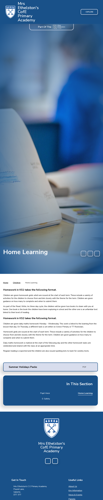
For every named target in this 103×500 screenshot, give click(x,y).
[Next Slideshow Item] (97, 253)
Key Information (75, 490)
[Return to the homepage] (51, 428)
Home (5, 283)
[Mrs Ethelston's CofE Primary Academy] (10, 12)
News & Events (75, 494)
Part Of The (44, 27)
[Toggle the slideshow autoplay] (90, 253)
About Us (72, 486)
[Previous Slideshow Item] (83, 253)
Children (16, 283)
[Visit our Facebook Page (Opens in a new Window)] (48, 461)
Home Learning (31, 283)
